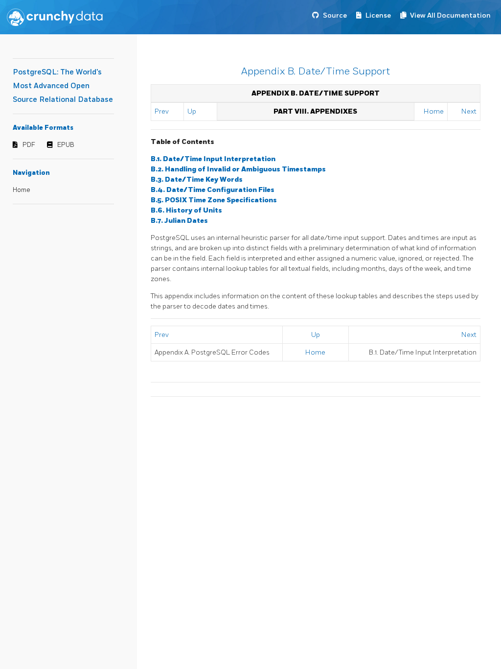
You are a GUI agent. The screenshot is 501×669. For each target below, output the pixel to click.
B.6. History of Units (186, 210)
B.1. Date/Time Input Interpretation (213, 159)
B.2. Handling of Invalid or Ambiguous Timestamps (238, 169)
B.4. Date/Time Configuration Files (212, 190)
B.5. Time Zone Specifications (214, 200)
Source (335, 15)
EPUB (65, 145)
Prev (162, 111)
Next (469, 111)
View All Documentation (450, 15)
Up (191, 111)
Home (21, 190)
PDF (29, 145)
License (378, 15)
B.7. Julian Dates (179, 220)
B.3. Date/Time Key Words (197, 179)
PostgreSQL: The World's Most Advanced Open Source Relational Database (63, 86)
